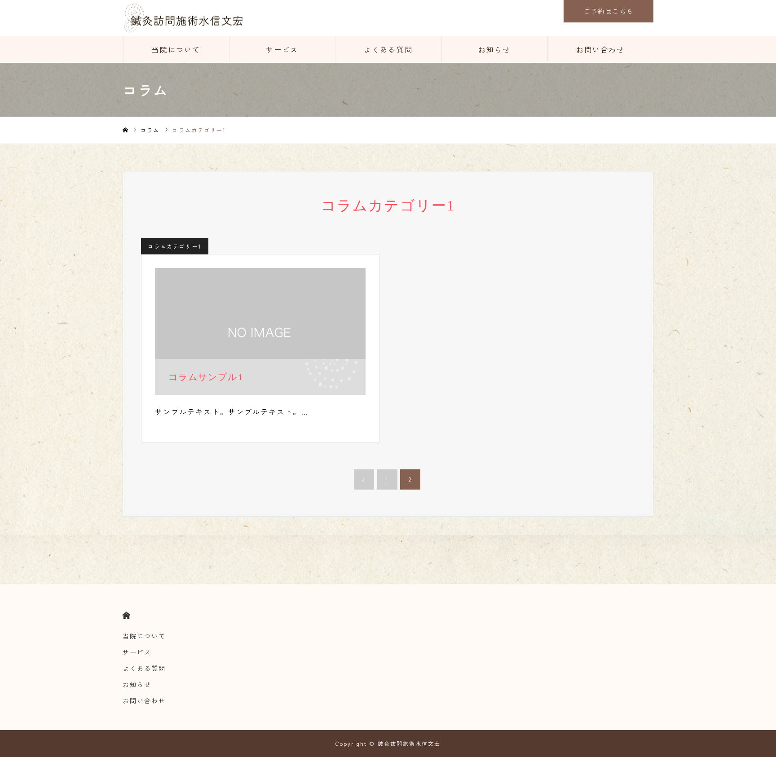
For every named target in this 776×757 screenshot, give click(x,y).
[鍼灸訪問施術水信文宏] (183, 18)
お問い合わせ (600, 49)
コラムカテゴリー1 (175, 246)
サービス (282, 49)
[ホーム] (125, 130)
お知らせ (494, 49)
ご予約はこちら (608, 11)
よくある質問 (388, 49)
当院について (176, 49)
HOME (126, 615)
